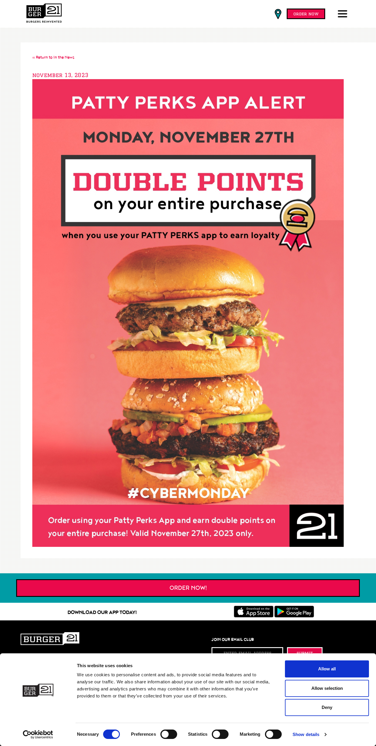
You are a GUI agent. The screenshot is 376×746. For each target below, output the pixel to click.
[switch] (168, 734)
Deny (327, 707)
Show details (306, 734)
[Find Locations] (278, 14)
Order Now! (188, 588)
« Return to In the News (53, 57)
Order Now (305, 13)
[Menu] (344, 14)
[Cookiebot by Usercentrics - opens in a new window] (38, 734)
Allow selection (327, 688)
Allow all (327, 668)
